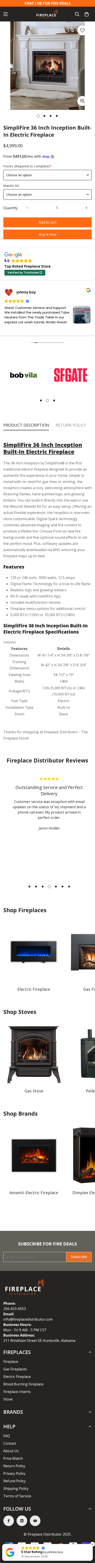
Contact (9, 1443)
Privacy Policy (14, 1473)
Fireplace (10, 1361)
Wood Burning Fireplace (23, 1384)
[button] (87, 14)
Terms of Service (17, 1496)
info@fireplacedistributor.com (28, 1319)
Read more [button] (33, 329)
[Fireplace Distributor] (47, 14)
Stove (8, 1399)
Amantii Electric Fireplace (34, 1192)
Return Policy (14, 1465)
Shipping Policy (15, 1488)
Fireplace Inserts (17, 1391)
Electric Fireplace (33, 989)
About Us (11, 1450)
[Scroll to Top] (87, 1539)
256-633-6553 (14, 1308)
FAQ (6, 1435)
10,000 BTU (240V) (59, 614)
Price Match (13, 1458)
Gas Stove (34, 1091)
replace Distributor (62, 732)
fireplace (10, 556)
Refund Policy (14, 1481)
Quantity (10, 207)
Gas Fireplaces (15, 1369)
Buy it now (47, 234)
